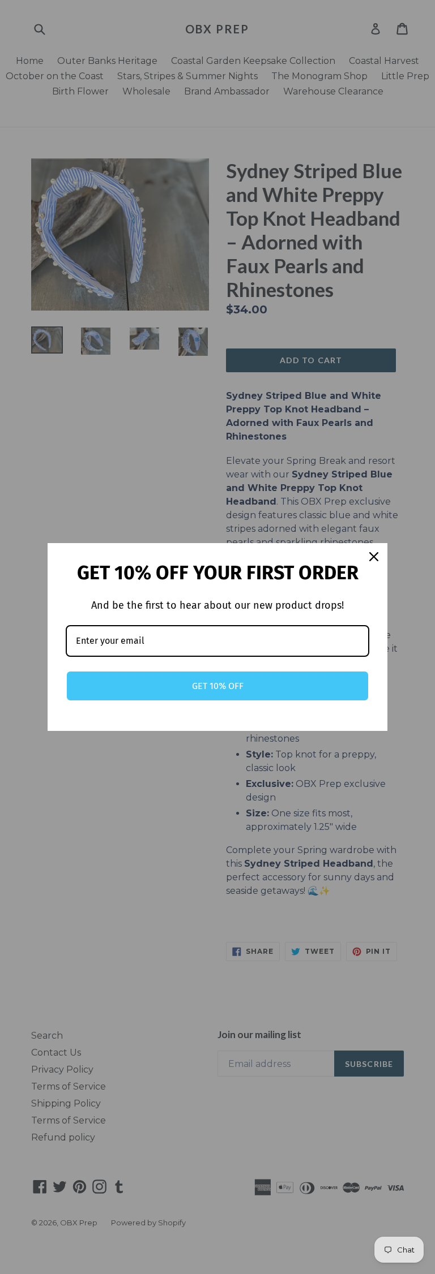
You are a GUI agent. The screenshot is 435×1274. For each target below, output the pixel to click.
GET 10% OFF (218, 686)
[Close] (373, 556)
